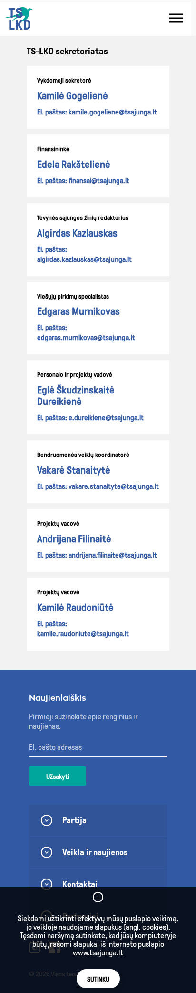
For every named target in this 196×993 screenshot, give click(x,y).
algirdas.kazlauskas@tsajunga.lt (84, 259)
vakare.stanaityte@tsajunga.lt (114, 486)
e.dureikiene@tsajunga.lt (106, 418)
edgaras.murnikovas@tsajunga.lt (86, 337)
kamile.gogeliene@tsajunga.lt (113, 112)
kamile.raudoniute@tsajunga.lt (83, 634)
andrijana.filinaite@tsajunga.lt (113, 555)
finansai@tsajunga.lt (99, 181)
